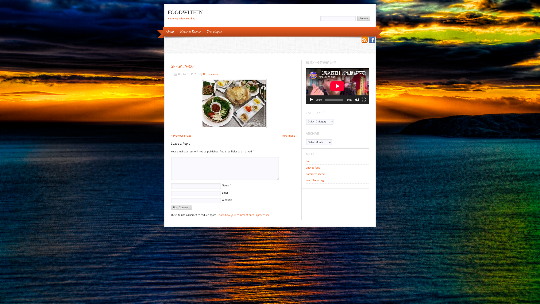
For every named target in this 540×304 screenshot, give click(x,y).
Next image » (289, 135)
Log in (309, 161)
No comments (210, 74)
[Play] (311, 100)
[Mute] (357, 100)
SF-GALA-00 (182, 66)
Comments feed (315, 174)
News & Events (189, 31)
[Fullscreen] (364, 100)
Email (226, 192)
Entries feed (313, 167)
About (168, 31)
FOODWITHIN (185, 12)
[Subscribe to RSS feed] (364, 40)
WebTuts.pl (289, 239)
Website (227, 199)
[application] (337, 86)
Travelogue (213, 31)
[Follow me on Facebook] (372, 40)
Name (226, 185)
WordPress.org (315, 180)
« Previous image (181, 135)
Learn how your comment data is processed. (243, 215)
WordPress (269, 239)
